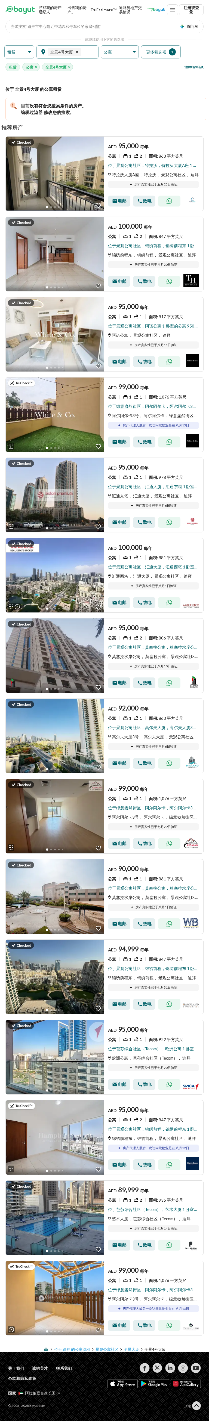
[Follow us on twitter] (157, 1368)
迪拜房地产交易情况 (130, 9)
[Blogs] (156, 9)
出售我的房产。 (77, 9)
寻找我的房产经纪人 (50, 9)
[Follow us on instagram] (183, 1368)
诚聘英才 (40, 1368)
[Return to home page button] (20, 9)
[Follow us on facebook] (145, 1368)
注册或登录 (191, 9)
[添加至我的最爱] (98, 205)
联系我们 (64, 1368)
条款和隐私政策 (22, 1378)
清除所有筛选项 (194, 67)
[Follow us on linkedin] (170, 1368)
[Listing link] (104, 174)
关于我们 (16, 1368)
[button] (19, 52)
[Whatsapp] (169, 201)
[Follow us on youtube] (196, 1368)
